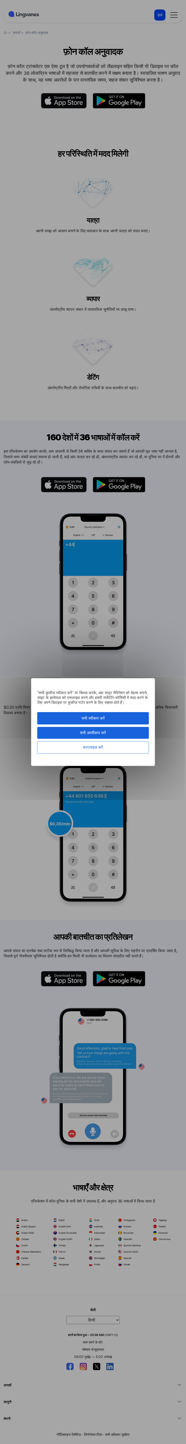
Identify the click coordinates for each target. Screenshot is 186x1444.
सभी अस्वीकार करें (93, 732)
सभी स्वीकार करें (93, 718)
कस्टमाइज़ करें (93, 747)
